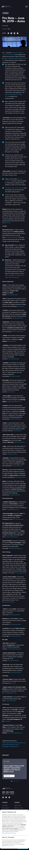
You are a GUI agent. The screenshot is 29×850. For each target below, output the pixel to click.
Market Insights (5, 808)
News (9, 29)
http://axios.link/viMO (15, 636)
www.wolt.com (20, 306)
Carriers (17, 802)
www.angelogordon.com (10, 693)
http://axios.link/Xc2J (20, 477)
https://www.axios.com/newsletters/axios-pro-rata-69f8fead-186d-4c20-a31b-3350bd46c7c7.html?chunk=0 (14, 744)
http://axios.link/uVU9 (15, 624)
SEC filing (13, 683)
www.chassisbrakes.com (12, 537)
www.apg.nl (7, 721)
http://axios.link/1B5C (15, 672)
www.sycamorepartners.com (14, 733)
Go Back (6, 13)
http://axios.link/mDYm (20, 573)
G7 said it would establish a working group (15, 94)
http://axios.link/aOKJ (12, 294)
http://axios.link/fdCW (17, 331)
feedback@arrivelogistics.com (9, 833)
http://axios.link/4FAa (14, 419)
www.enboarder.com (17, 465)
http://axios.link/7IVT (19, 442)
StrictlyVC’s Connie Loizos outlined (14, 188)
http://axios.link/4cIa (9, 602)
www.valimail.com (11, 341)
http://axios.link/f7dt (14, 376)
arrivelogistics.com (14, 827)
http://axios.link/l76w (10, 700)
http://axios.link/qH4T (17, 318)
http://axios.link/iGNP (13, 660)
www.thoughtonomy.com (14, 649)
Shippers (4, 802)
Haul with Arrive (17, 805)
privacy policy (11, 845)
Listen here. (8, 222)
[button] (11, 781)
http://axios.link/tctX (18, 519)
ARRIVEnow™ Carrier (18, 808)
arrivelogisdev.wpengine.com (14, 401)
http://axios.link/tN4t (14, 614)
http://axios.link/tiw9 (12, 454)
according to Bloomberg (12, 237)
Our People (4, 805)
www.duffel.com (17, 430)
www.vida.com (11, 392)
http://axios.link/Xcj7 (14, 495)
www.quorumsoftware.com (16, 548)
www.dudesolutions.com (12, 509)
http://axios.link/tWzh (13, 359)
